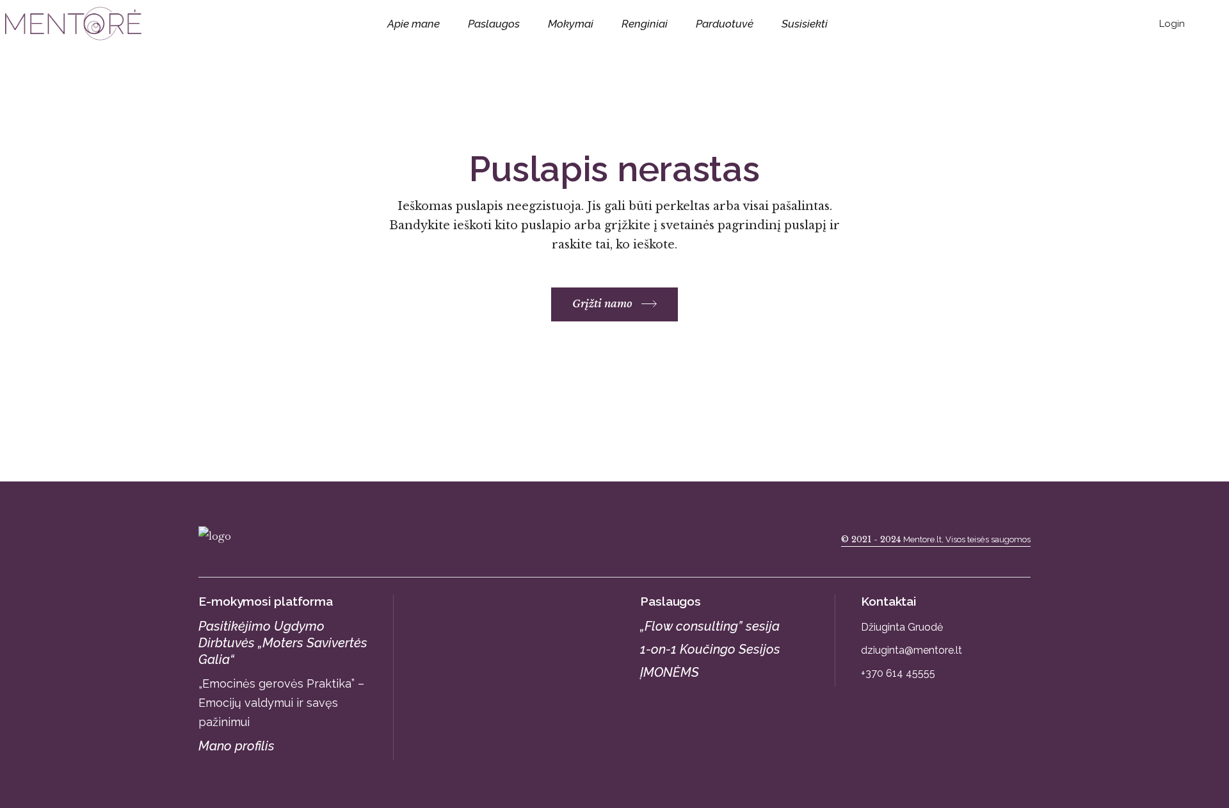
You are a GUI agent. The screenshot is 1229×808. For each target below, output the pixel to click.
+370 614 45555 (898, 673)
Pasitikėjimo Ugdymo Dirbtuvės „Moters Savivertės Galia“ (282, 642)
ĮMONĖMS (669, 672)
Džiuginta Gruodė (902, 627)
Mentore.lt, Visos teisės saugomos (967, 539)
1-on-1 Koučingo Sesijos (710, 649)
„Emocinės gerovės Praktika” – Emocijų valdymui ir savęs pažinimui (281, 703)
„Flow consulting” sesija (710, 626)
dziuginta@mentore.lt (911, 650)
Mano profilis (236, 746)
